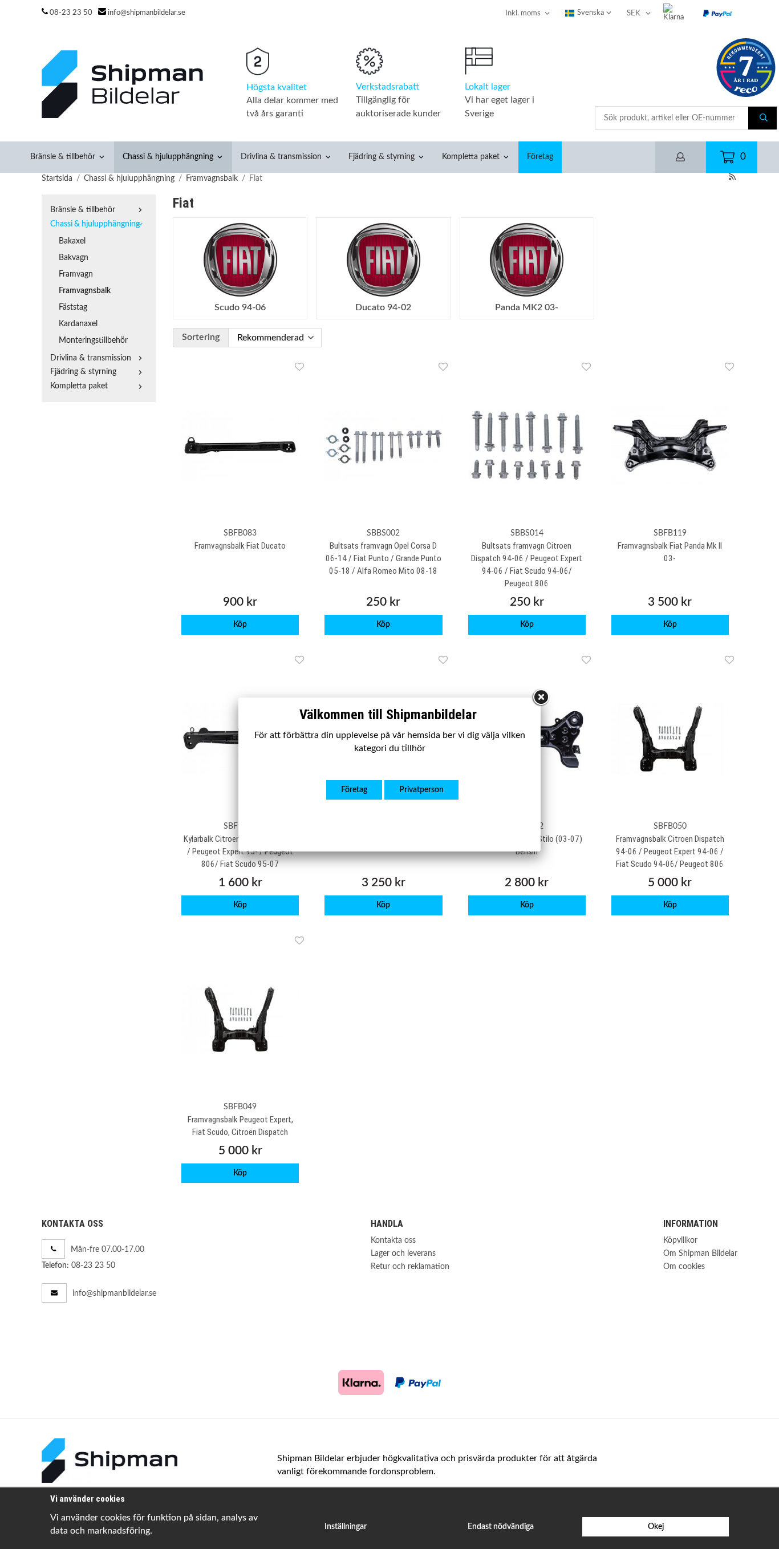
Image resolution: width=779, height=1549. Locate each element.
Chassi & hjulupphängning (168, 156)
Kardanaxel (78, 323)
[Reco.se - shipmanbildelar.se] (746, 67)
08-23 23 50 (71, 13)
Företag (540, 156)
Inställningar (345, 1526)
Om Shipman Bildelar (700, 1253)
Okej (656, 1526)
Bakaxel (72, 241)
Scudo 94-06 (240, 307)
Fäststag (73, 307)
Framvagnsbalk (85, 290)
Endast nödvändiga (501, 1526)
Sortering (201, 337)
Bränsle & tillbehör (62, 156)
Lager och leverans (403, 1253)
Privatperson (421, 789)
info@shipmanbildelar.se (146, 13)
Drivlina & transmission (281, 156)
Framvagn (76, 274)
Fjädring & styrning (381, 156)
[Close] (540, 697)
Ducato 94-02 (383, 307)
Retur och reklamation (410, 1266)
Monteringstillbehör (93, 340)
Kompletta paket (471, 156)
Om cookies (684, 1266)
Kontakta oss (393, 1240)
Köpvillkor (680, 1240)
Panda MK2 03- (526, 307)
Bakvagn (73, 257)
